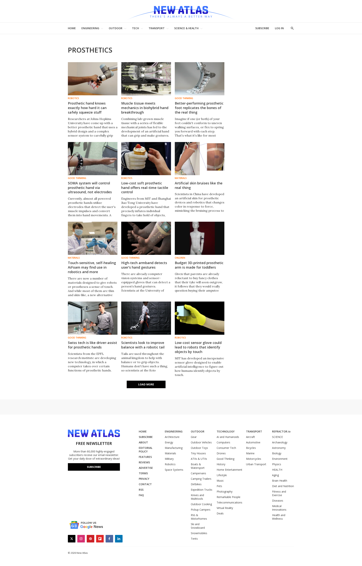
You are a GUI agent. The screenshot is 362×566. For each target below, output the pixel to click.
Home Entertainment (229, 469)
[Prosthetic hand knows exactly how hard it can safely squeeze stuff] (92, 78)
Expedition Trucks (201, 489)
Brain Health (279, 480)
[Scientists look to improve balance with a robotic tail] (146, 318)
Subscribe (94, 467)
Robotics (73, 98)
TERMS (143, 473)
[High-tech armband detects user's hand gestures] (146, 238)
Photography (224, 491)
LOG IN (279, 28)
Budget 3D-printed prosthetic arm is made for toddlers (199, 265)
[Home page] (181, 11)
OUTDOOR (115, 28)
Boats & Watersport (198, 466)
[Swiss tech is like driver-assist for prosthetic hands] (92, 318)
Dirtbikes (196, 484)
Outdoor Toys (199, 448)
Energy (169, 442)
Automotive (253, 442)
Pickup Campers (200, 509)
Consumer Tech (226, 448)
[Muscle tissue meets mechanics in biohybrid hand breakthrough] (146, 78)
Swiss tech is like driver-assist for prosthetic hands (92, 344)
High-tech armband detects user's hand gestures (144, 265)
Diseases (277, 500)
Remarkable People (228, 497)
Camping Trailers (201, 478)
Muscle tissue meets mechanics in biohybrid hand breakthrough (144, 108)
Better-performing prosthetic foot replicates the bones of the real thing (199, 108)
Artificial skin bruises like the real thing (198, 185)
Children (180, 258)
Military (169, 459)
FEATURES (145, 457)
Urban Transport (256, 464)
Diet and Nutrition (283, 486)
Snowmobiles (199, 533)
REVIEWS (144, 462)
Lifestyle (222, 475)
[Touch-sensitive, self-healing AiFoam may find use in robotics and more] (92, 238)
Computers (223, 442)
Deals (220, 513)
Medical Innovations (279, 507)
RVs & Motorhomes (199, 516)
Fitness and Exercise (279, 493)
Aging (275, 475)
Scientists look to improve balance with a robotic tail (143, 344)
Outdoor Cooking (201, 504)
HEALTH (277, 469)
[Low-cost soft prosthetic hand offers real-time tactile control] (146, 158)
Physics (276, 464)
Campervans (198, 473)
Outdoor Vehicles (201, 442)
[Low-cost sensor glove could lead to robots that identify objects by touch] (199, 318)
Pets (219, 486)
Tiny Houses (198, 453)
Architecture (172, 437)
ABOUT (143, 442)
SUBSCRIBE (262, 28)
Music (220, 480)
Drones (221, 453)
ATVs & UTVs (199, 459)
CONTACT (145, 484)
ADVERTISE (146, 468)
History (221, 464)
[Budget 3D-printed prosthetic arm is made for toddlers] (199, 238)
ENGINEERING (90, 28)
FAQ (141, 495)
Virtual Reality (225, 508)
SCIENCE (277, 437)
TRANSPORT (157, 28)
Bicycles (251, 448)
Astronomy (279, 448)
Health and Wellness (278, 516)
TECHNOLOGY (226, 431)
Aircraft (250, 437)
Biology (276, 453)
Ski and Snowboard (198, 525)
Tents (194, 538)
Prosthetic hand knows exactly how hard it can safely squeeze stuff (87, 108)
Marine (250, 453)
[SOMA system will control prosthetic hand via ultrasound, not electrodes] (92, 158)
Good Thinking (184, 98)
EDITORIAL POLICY (145, 449)
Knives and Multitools (197, 496)
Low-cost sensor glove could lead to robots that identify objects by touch (198, 347)
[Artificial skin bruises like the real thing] (199, 158)
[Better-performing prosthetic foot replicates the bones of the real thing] (199, 78)
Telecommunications (229, 502)
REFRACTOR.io (281, 431)
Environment (280, 459)
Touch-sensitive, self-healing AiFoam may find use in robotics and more (92, 267)
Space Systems (174, 469)
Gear (194, 437)
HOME (72, 28)
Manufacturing (174, 448)
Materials (181, 178)
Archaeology (279, 442)
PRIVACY (144, 478)
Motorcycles (253, 459)
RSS (141, 489)
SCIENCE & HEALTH (186, 28)
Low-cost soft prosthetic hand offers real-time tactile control (144, 187)
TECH (135, 28)
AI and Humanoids (228, 437)
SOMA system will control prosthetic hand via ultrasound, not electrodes (90, 187)
